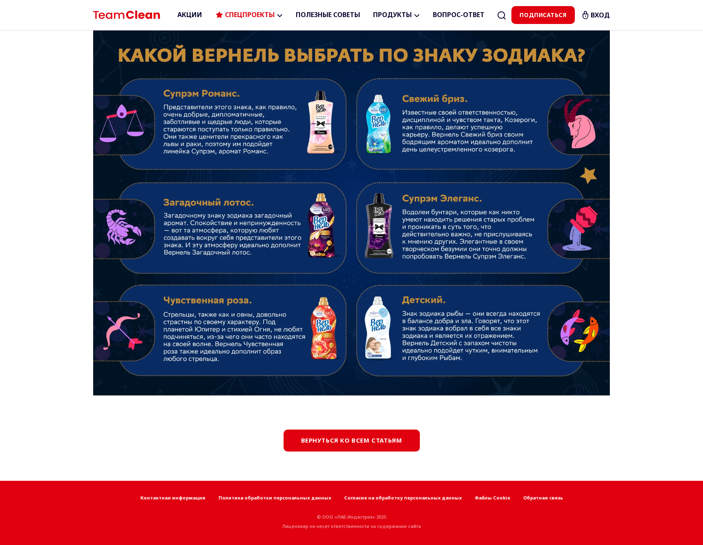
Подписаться (543, 15)
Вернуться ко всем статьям (351, 440)
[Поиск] (501, 15)
